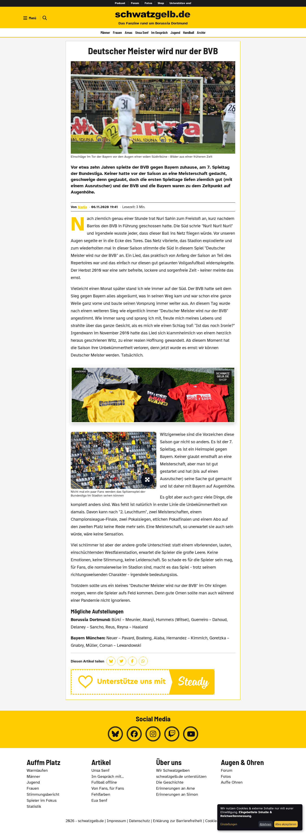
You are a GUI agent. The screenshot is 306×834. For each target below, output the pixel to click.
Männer (105, 32)
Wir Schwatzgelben (173, 770)
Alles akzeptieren (285, 824)
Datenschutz (139, 821)
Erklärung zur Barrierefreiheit (177, 821)
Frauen (117, 32)
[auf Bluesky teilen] (110, 661)
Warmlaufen (37, 770)
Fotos (148, 3)
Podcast (120, 3)
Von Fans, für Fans (107, 788)
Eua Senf (99, 800)
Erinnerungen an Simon (177, 794)
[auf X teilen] (121, 661)
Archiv (201, 32)
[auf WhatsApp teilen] (143, 661)
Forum (135, 3)
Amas (128, 32)
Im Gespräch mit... (107, 776)
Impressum (116, 821)
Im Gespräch (159, 32)
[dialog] (259, 817)
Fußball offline (104, 782)
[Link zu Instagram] (153, 734)
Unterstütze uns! (180, 3)
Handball (188, 32)
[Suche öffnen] (44, 18)
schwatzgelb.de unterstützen (181, 776)
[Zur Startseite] (153, 15)
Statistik (34, 806)
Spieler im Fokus (41, 800)
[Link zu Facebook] (134, 734)
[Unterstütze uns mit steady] (153, 682)
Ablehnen (265, 824)
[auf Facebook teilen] (132, 661)
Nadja (82, 207)
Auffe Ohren (232, 782)
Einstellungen (228, 824)
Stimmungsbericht (43, 794)
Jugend (175, 32)
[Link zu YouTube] (190, 734)
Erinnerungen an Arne (175, 788)
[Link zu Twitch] (171, 734)
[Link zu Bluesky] (115, 734)
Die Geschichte (169, 782)
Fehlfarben (100, 794)
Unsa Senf (142, 32)
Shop (161, 3)
